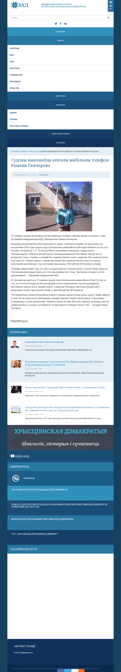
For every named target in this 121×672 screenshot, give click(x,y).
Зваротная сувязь (61, 134)
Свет (12, 62)
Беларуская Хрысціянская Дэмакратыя (63, 6)
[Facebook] (60, 670)
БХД (12, 55)
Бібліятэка (60, 96)
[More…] (80, 670)
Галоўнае (14, 48)
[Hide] (83, 670)
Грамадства (16, 75)
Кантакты (60, 105)
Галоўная (60, 32)
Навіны (60, 41)
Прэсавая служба (19, 126)
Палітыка (14, 68)
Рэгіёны (14, 119)
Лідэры (13, 113)
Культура (14, 88)
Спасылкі (60, 143)
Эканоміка (15, 82)
